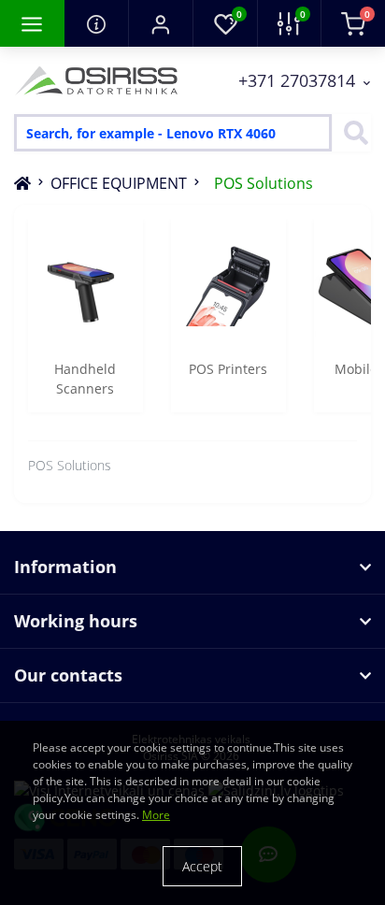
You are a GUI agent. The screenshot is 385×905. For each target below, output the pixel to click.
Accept (202, 866)
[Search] (351, 132)
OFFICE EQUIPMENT (118, 183)
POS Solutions (263, 183)
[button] (160, 23)
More (156, 815)
